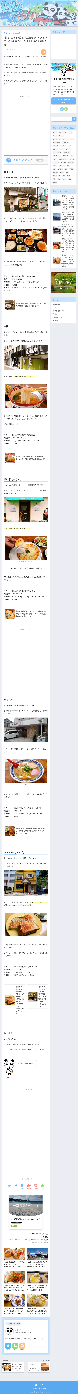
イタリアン (71, 139)
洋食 (64, 175)
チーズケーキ (67, 152)
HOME (40, 1385)
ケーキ (62, 149)
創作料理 (60, 169)
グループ (28, 1240)
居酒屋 (55, 175)
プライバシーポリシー (39, 1388)
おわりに (56, 320)
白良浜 (44, 1240)
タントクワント (57, 152)
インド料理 (65, 142)
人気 (46, 1242)
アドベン (61, 136)
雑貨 (70, 179)
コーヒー (68, 149)
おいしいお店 (43, 1234)
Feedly (15, 1349)
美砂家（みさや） (58, 311)
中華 (68, 165)
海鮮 (68, 175)
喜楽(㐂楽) (56, 304)
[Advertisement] (26, 111)
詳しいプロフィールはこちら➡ (63, 101)
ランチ (11, 1240)
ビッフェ (72, 159)
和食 (67, 172)
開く (40, 160)
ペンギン (63, 162)
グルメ (69, 145)
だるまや (56, 314)
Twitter (8, 1349)
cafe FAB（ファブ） (59, 317)
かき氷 (55, 136)
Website (22, 1349)
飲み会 (55, 182)
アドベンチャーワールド (59, 139)
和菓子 (62, 172)
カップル (19, 1240)
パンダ (55, 159)
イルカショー (56, 142)
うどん (55, 132)
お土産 (70, 132)
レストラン (62, 165)
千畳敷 (71, 169)
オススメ (36, 1240)
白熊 (54, 307)
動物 (66, 169)
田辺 (54, 179)
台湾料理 (55, 172)
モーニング (71, 162)
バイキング (65, 155)
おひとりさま (37, 1242)
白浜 (59, 179)
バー (72, 155)
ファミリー (56, 162)
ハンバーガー (56, 155)
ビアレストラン (63, 159)
